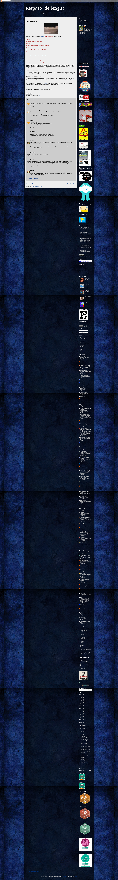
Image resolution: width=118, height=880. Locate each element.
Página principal (83, 20)
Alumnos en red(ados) (84, 370)
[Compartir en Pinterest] (31, 94)
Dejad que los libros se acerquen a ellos (85, 741)
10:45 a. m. (32, 166)
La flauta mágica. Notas (84, 405)
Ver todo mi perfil (82, 33)
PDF (51, 89)
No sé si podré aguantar (87, 279)
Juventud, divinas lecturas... (86, 755)
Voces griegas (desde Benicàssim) (84, 608)
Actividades (82, 345)
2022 (81, 700)
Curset (86, 302)
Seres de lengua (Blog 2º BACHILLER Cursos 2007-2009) (85, 243)
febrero (82, 762)
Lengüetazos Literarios (84, 531)
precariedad (45, 83)
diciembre (83, 725)
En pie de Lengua (83, 496)
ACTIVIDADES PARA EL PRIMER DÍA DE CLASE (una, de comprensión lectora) (85, 533)
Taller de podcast (83, 250)
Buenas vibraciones (83, 630)
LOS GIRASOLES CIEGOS (84, 380)
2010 (81, 719)
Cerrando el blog (83, 467)
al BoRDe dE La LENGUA (85, 365)
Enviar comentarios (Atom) (37, 186)
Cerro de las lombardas (84, 404)
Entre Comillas (83, 500)
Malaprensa (82, 646)
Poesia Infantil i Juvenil (84, 584)
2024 (81, 697)
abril (82, 759)
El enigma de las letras (84, 476)
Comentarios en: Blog (84, 414)
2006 (81, 765)
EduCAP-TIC (82, 463)
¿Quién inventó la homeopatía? (85, 448)
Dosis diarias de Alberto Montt (85, 633)
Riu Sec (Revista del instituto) (85, 247)
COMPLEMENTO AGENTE (85, 420)
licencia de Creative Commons (85, 257)
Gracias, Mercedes (88, 296)
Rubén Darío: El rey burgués (85, 570)
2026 (81, 694)
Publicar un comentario (33, 178)
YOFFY (31, 120)
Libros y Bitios (83, 542)
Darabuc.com (82, 442)
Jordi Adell (82, 645)
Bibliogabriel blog (83, 392)
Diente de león (83, 451)
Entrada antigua (71, 184)
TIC (80, 342)
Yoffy (81, 612)
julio (82, 733)
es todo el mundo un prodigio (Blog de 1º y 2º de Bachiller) (85, 241)
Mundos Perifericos (83, 648)
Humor (81, 349)
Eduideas (82, 466)
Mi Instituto (82, 248)
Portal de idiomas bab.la (84, 661)
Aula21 (81, 629)
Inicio (52, 184)
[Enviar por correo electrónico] (27, 94)
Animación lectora (83, 338)
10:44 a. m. (32, 155)
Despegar (82, 509)
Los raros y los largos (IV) (85, 746)
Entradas (82, 330)
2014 (81, 713)
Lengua (81, 347)
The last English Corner (84, 393)
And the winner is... (32, 21)
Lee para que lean (84, 743)
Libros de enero (83, 618)
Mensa (81, 665)
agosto (82, 731)
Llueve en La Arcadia (84, 560)
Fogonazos (82, 642)
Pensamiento (82, 590)
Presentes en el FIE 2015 (84, 497)
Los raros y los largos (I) (85, 751)
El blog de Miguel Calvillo (85, 470)
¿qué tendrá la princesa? (85, 621)
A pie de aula (82, 356)
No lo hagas (83, 754)
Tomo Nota (82, 597)
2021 (81, 702)
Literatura (81, 346)
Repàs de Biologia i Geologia (85, 652)
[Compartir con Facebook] (30, 94)
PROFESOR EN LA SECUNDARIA (83, 589)
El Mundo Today (83, 668)
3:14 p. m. (32, 137)
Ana (31, 170)
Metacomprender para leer (85, 565)
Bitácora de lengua (83, 396)
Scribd (84, 326)
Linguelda (82, 550)
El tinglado (82, 641)
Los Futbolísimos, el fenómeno (85, 557)
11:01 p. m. (32, 116)
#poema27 (82, 337)
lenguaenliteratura (83, 527)
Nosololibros (82, 573)
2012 (81, 716)
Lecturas (81, 339)
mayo (82, 736)
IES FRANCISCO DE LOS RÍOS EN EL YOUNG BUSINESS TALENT (85, 575)
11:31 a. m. (32, 106)
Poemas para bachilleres (87, 291)
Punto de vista (82, 650)
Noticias (81, 350)
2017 (81, 708)
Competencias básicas (84, 343)
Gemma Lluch (83, 505)
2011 (81, 717)
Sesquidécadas (82, 341)
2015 (81, 711)
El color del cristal (83, 639)
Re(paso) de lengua (45, 8)
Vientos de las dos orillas (84, 653)
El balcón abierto (83, 638)
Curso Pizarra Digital (83, 232)
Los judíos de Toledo (83, 581)
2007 (81, 724)
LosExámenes (82, 664)
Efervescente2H (83, 637)
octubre (82, 728)
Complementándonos (84, 423)
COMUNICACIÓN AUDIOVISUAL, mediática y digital (85, 429)
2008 (81, 722)
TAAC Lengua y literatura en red (85, 228)
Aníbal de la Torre (83, 627)
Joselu (31, 152)
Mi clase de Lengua (84, 569)
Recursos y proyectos (84, 21)
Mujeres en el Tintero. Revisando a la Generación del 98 (85, 519)
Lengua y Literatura (84, 523)
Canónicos (83, 757)
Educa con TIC (82, 634)
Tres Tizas (82, 604)
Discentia (81, 631)
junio (82, 734)
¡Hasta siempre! (83, 605)
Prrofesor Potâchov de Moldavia (85, 649)
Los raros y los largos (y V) (86, 744)
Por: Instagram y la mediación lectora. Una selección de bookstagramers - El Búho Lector (85, 416)
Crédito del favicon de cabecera (33, 871)
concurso (42, 36)
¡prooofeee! (82, 617)
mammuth (64, 876)
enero (82, 763)
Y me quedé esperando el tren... (85, 654)
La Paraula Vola (83, 512)
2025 (81, 696)
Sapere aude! (82, 593)
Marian (31, 101)
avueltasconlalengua (84, 382)
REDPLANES (82, 506)
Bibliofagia (82, 387)
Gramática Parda (83, 508)
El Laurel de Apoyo (84, 481)
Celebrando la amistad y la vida (85, 594)
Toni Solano (32, 140)
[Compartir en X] (29, 94)
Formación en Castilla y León (85, 376)
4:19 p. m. (32, 148)
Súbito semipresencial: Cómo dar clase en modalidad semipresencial (85, 472)
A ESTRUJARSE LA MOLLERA (85, 493)
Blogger (75, 876)
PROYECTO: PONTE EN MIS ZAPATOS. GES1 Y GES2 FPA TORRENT (85, 488)
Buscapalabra (82, 667)
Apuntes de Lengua (84, 375)
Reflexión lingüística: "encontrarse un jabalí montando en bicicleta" (85, 453)
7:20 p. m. (32, 176)
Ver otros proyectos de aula (85, 251)
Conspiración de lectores (85, 437)
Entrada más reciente (32, 184)
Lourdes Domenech (34, 110)
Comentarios (82, 332)
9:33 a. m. (32, 127)
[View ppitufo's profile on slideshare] (86, 326)
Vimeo (90, 686)
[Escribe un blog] (28, 94)
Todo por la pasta (84, 737)
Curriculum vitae (83, 23)
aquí (67, 64)
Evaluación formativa (83, 464)
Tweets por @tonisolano (83, 322)
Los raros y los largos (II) (85, 749)
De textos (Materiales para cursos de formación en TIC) (85, 246)
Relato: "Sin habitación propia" (85, 528)
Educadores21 (82, 635)
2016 (81, 710)
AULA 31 (82, 379)
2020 (81, 703)
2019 (81, 705)
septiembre (83, 730)
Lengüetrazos (82, 537)
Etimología (82, 660)
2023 (81, 699)
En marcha (87, 284)
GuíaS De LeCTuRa (83, 622)
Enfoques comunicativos (84, 227)
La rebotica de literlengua (85, 517)
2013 (81, 714)
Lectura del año (83, 752)
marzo (82, 760)
